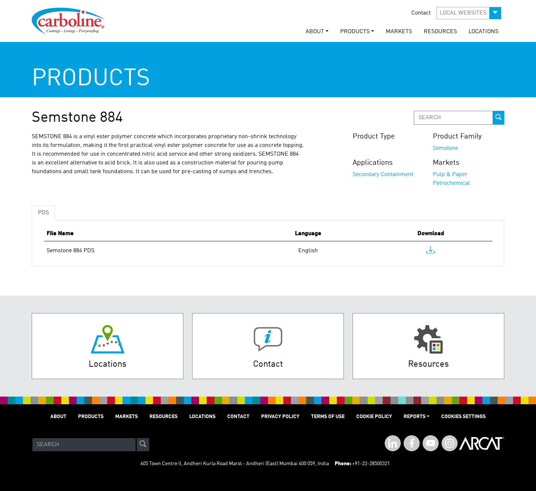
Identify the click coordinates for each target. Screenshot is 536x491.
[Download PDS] (430, 251)
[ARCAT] (481, 444)
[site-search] (143, 444)
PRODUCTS (91, 416)
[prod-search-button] (498, 118)
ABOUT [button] (315, 32)
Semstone (445, 148)
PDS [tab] (43, 213)
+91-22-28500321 (371, 463)
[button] (468, 13)
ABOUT (58, 416)
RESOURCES (440, 32)
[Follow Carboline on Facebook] (412, 443)
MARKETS (399, 32)
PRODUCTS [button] (355, 32)
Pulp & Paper (450, 175)
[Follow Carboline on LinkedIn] (393, 443)
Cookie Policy (374, 416)
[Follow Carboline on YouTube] (431, 443)
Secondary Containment (383, 175)
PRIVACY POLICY (280, 416)
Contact (421, 13)
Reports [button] (415, 416)
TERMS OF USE (328, 416)
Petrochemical (451, 183)
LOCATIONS (483, 32)
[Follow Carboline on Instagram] (450, 443)
